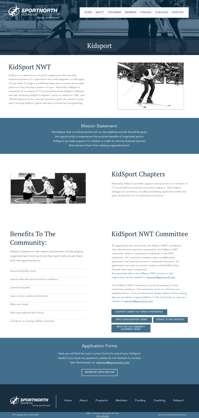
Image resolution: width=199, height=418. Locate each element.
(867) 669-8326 (102, 416)
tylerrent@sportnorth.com (160, 277)
